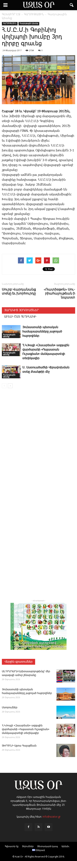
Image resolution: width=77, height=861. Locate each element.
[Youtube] (48, 827)
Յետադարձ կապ (47, 846)
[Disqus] (38, 445)
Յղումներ (28, 846)
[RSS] (38, 827)
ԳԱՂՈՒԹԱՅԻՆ (9, 23)
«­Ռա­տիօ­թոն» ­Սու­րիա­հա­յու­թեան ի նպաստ (59, 293)
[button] (72, 5)
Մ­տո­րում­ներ (9, 707)
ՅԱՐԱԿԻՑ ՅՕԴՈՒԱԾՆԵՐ (21, 310)
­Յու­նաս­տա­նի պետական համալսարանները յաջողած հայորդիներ (42, 331)
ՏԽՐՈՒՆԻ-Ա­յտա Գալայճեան (19, 745)
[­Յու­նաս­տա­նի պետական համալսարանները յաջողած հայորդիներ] (11, 331)
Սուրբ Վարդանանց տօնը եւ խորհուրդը (19, 291)
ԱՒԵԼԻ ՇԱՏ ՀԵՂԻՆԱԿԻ (20, 316)
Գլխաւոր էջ (12, 846)
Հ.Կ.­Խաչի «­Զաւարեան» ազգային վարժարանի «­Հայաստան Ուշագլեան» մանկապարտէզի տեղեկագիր (25, 729)
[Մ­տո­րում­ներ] (65, 712)
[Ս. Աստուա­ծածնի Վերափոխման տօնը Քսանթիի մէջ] (11, 371)
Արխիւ (65, 846)
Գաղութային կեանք (29, 23)
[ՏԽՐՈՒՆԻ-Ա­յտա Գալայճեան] (65, 750)
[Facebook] (28, 827)
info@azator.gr (52, 816)
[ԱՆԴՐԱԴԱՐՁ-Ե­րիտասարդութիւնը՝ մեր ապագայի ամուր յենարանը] (65, 676)
